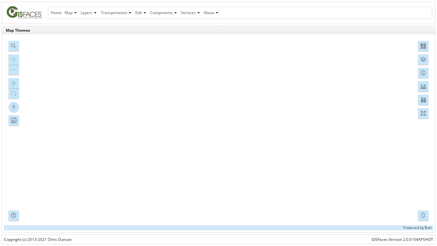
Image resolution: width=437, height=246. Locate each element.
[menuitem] (56, 12)
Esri (428, 227)
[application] (218, 133)
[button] (14, 46)
